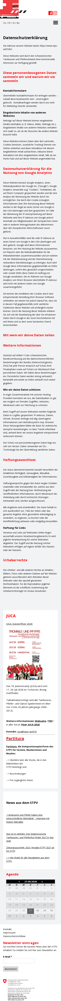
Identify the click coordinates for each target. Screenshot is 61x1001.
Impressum (9, 932)
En (18, 22)
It (14, 22)
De (4, 22)
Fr (9, 22)
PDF (50, 720)
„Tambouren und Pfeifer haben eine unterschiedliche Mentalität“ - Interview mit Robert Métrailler (27, 818)
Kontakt (7, 929)
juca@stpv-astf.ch (27, 731)
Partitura (11, 746)
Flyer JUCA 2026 (30, 724)
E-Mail (7, 956)
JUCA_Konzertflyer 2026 (19, 623)
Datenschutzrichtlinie (14, 936)
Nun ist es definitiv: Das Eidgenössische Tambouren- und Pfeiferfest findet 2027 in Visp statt (30, 837)
